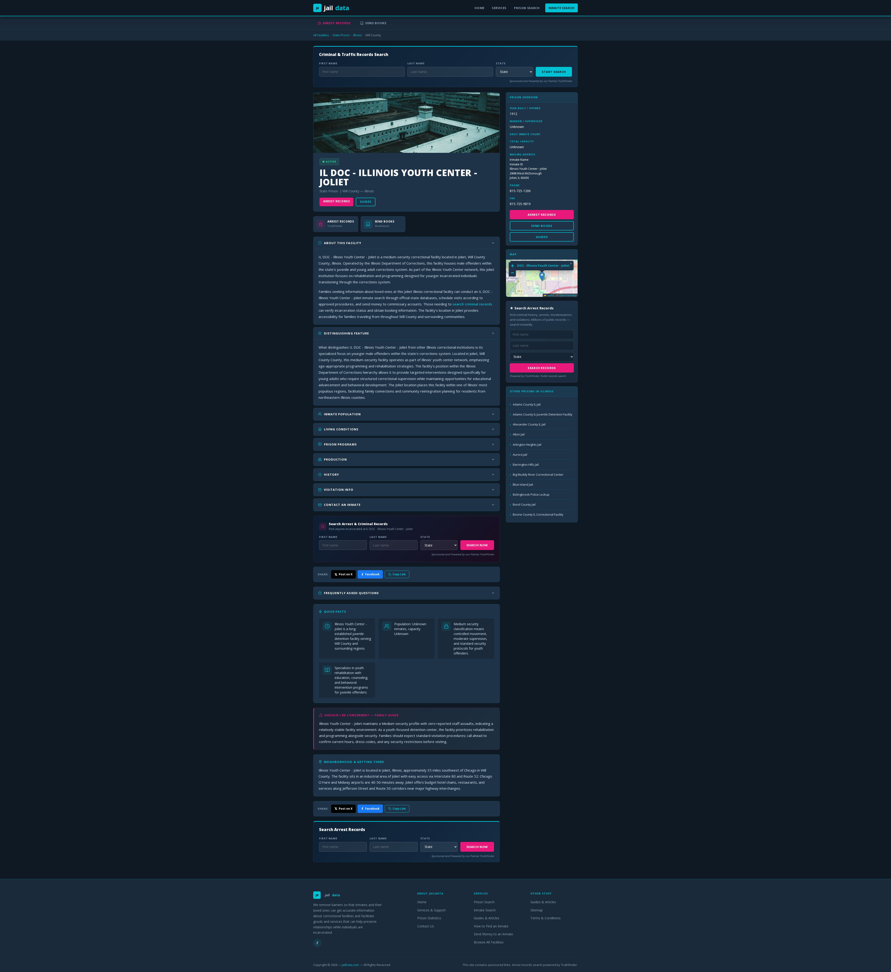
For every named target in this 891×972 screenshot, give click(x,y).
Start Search (554, 72)
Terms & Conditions (545, 918)
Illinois (357, 35)
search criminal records (472, 304)
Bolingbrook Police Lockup (531, 494)
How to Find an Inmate (491, 926)
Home (479, 8)
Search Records (542, 368)
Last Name (416, 63)
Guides (365, 202)
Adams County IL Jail (527, 404)
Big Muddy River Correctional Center (538, 474)
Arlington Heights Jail (527, 444)
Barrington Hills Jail (526, 464)
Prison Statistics (429, 918)
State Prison (341, 35)
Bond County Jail (524, 504)
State (500, 63)
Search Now (477, 545)
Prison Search (526, 8)
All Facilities (321, 35)
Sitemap (536, 910)
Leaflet (550, 295)
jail (332, 7)
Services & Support (431, 910)
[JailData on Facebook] (317, 943)
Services (499, 8)
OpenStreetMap (567, 295)
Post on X (345, 574)
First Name (328, 63)
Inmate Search (562, 8)
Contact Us (425, 926)
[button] (542, 276)
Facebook (372, 574)
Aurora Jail (520, 454)
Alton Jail (519, 434)
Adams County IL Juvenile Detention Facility (542, 414)
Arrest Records (337, 23)
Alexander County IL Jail (529, 424)
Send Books (376, 23)
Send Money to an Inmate (493, 934)
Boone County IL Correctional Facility (538, 514)
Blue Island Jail (523, 484)
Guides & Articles (486, 918)
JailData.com (350, 965)
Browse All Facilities (489, 942)
